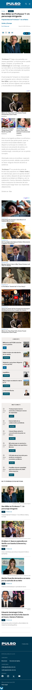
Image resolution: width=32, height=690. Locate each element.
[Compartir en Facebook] (3, 33)
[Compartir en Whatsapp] (9, 33)
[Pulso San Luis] (13, 4)
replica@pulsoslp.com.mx (9, 670)
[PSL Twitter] (14, 676)
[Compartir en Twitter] (6, 32)
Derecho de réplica (15, 661)
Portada (3, 11)
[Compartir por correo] (12, 33)
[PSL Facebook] (2, 676)
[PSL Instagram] (8, 676)
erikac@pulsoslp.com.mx (8, 667)
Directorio (4, 661)
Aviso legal (5, 684)
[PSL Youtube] (19, 676)
